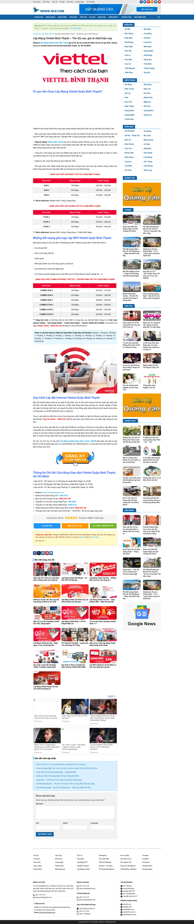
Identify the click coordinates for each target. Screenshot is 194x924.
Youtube (145, 855)
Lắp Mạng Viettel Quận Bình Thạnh (54, 43)
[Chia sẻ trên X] (39, 553)
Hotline (82, 537)
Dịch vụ (79, 855)
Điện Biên (129, 38)
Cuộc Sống (62, 17)
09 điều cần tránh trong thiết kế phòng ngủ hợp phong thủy (132, 480)
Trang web (94, 823)
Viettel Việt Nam (128, 888)
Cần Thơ (128, 148)
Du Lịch (92, 17)
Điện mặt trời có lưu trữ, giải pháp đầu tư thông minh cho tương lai (61, 764)
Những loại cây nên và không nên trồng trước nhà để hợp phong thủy (131, 440)
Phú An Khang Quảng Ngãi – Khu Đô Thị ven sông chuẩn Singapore (151, 296)
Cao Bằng (148, 33)
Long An (128, 162)
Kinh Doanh (50, 17)
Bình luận (40, 804)
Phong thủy (59, 866)
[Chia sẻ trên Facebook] (35, 553)
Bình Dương (148, 140)
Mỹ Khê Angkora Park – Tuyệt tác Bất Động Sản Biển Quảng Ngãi (131, 273)
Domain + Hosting (105, 866)
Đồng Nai (147, 148)
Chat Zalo (48, 526)
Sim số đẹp (124, 855)
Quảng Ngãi (80, 2)
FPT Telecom (127, 886)
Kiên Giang (129, 157)
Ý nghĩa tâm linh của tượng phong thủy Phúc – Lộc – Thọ (152, 440)
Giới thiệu (46, 2)
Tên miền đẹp (104, 859)
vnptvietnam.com (129, 912)
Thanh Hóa (129, 119)
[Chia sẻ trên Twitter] (43, 553)
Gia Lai (127, 93)
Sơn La (127, 55)
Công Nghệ (113, 17)
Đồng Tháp (129, 153)
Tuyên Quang (149, 68)
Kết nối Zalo (94, 537)
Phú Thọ (128, 51)
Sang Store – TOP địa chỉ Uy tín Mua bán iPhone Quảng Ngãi (59, 780)
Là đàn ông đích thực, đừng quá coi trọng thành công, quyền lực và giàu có (151, 346)
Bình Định (148, 85)
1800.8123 (72, 505)
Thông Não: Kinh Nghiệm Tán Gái (149, 386)
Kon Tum (128, 102)
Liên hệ (54, 2)
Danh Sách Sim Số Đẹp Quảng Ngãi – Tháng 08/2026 (56, 772)
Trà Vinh (128, 170)
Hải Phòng (148, 55)
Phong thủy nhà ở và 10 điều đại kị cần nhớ (152, 479)
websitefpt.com (128, 909)
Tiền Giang (148, 166)
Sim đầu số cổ (125, 859)
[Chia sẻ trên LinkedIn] (51, 553)
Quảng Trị (148, 115)
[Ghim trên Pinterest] (47, 553)
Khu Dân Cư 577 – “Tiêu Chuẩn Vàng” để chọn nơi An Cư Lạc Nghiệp (151, 274)
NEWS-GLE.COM (110, 922)
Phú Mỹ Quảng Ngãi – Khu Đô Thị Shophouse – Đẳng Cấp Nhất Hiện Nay (63, 788)
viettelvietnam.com (129, 915)
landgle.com (127, 907)
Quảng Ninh (148, 51)
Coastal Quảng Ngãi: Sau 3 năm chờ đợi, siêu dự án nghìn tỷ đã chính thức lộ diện (66, 768)
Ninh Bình (148, 47)
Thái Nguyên (130, 68)
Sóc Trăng (148, 162)
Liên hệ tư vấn (76, 526)
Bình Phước (129, 144)
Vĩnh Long (148, 170)
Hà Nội (62, 2)
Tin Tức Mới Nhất (129, 894)
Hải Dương (129, 42)
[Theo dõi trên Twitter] (145, 1)
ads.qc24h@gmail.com (43, 897)
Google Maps (147, 869)
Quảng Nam (148, 110)
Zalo (80, 914)
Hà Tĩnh (147, 93)
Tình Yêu (83, 17)
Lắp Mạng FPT (82, 862)
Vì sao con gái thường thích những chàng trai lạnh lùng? (131, 367)
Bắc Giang (129, 33)
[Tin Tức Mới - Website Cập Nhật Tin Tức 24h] (50, 9)
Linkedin (145, 859)
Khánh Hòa (148, 97)
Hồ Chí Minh (90, 2)
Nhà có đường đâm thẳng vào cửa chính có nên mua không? (131, 460)
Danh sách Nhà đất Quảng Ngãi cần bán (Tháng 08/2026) (57, 776)
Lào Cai (128, 64)
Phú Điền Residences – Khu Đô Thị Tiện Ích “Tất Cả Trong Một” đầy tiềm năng (65, 784)
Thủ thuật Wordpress (106, 869)
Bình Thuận (129, 89)
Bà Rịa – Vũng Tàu (132, 135)
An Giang (147, 131)
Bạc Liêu (147, 135)
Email (65, 823)
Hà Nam (147, 38)
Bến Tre (128, 140)
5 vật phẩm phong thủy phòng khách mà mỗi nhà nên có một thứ (151, 460)
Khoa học (58, 859)
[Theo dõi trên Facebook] (141, 1)
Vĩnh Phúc (129, 72)
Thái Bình (147, 64)
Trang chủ (36, 2)
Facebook (146, 862)
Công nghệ (59, 862)
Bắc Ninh (147, 29)
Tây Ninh (128, 166)
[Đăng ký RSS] (152, 1)
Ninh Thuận (129, 106)
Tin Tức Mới (94, 922)
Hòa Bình (128, 60)
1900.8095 (71, 502)
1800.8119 (63, 496)
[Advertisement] (75, 110)
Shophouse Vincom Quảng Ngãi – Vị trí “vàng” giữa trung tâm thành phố (151, 252)
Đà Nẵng (70, 2)
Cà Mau (147, 144)
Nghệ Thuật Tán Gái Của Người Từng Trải (151, 366)
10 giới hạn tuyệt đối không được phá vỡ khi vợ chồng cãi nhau (131, 345)
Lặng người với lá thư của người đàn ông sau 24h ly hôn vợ (131, 325)
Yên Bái (147, 72)
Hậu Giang (148, 153)
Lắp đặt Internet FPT (130, 896)
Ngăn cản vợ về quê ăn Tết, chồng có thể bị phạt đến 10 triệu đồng (151, 325)
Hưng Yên (148, 60)
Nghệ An (147, 102)
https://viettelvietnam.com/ (53, 493)
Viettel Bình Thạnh (55, 142)
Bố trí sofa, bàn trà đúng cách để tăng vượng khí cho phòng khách (131, 501)
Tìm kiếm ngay (75, 28)
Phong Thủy (127, 17)
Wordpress (103, 855)
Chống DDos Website (128, 869)
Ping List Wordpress (128, 866)
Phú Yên (147, 106)
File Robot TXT (126, 862)
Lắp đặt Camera (83, 866)
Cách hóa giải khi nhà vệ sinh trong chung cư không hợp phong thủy (151, 500)
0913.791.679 (40, 895)
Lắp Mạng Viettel (47, 34)
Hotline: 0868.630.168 (104, 526)
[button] (159, 17)
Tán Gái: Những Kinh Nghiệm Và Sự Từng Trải (130, 387)
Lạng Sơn (147, 42)
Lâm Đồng (148, 157)
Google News (147, 866)
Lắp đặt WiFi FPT (129, 891)
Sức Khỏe (73, 17)
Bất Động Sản (140, 17)
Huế (126, 97)
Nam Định (129, 47)
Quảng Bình (129, 110)
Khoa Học (102, 17)
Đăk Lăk (147, 89)
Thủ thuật (80, 859)
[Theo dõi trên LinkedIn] (155, 1)
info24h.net (127, 904)
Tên (38, 823)
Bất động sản (60, 869)
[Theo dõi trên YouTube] (159, 1)
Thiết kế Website (105, 862)
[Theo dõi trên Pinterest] (148, 1)
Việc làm (58, 855)
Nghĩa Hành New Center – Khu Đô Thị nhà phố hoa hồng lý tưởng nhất (130, 297)
